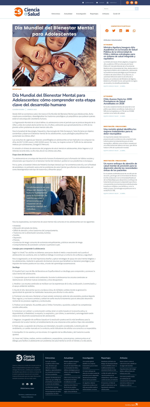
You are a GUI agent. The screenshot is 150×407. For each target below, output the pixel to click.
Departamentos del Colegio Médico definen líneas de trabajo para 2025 (128, 371)
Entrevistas (56, 14)
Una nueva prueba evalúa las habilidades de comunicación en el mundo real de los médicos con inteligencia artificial (128, 381)
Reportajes (94, 14)
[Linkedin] (136, 2)
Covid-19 (116, 14)
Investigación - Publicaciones (115, 126)
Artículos (105, 14)
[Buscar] (136, 8)
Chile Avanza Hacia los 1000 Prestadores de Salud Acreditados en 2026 (118, 101)
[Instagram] (127, 2)
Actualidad (68, 14)
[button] (107, 30)
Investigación (81, 14)
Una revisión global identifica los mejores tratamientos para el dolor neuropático (120, 131)
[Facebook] (131, 2)
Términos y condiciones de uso (27, 395)
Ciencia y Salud (17, 3)
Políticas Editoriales (27, 397)
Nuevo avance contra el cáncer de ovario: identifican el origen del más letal (128, 363)
